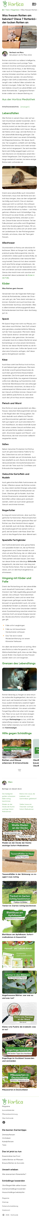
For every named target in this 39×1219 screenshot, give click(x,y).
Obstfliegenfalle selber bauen (14, 1185)
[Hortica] (13, 4)
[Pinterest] (3, 1122)
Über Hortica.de (7, 1118)
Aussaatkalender (8, 1110)
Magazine (5, 1198)
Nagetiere (15, 10)
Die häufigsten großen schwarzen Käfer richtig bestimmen (8, 797)
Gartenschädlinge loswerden (14, 1189)
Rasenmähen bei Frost (11, 1156)
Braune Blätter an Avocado (13, 1163)
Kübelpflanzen (8, 1141)
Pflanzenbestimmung (10, 1114)
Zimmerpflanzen (8, 1135)
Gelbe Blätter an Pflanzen (12, 1160)
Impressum (6, 1210)
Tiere (7, 10)
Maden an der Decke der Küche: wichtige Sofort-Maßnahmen (8, 807)
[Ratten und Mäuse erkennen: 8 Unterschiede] (16, 748)
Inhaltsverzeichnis (15, 106)
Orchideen (6, 1138)
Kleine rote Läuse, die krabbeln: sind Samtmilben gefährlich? (28, 796)
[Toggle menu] (34, 4)
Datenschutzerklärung (10, 1206)
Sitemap (5, 1202)
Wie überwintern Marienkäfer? (14, 1174)
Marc (10, 782)
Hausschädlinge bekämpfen (13, 1192)
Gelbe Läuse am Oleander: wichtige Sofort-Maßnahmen (27, 806)
